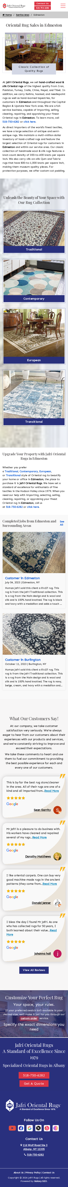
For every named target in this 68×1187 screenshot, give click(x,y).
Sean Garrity (42, 810)
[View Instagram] (55, 1127)
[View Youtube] (12, 1127)
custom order (29, 1018)
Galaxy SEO (40, 1181)
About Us (19, 1172)
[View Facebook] (21, 1127)
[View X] (38, 1127)
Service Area (22, 14)
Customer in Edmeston (22, 578)
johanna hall (42, 953)
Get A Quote (34, 1083)
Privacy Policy (33, 1172)
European (34, 360)
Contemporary (34, 298)
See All (62, 523)
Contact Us (42, 3)
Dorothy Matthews (38, 856)
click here (29, 121)
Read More (51, 790)
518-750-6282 (42, 8)
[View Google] (29, 1127)
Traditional (34, 249)
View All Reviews (34, 970)
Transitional (34, 422)
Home (8, 14)
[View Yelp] (47, 1127)
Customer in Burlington (22, 660)
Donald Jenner (41, 903)
